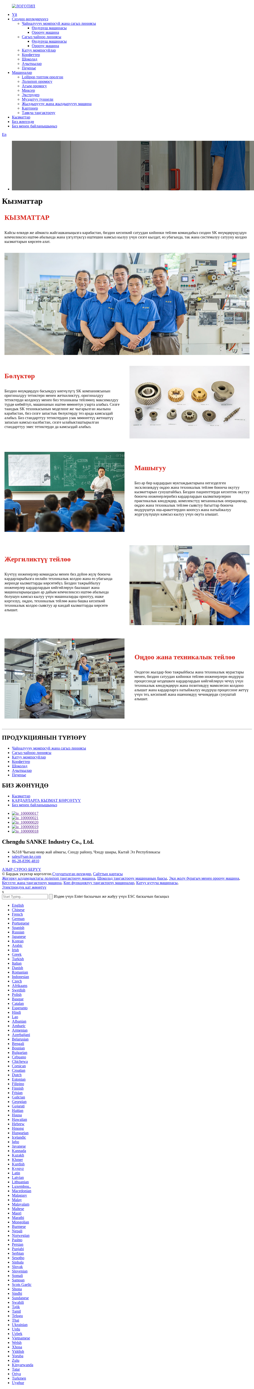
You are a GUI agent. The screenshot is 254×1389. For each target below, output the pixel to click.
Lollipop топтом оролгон (42, 77)
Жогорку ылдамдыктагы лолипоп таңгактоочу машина (48, 878)
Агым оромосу (34, 86)
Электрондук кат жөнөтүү (24, 887)
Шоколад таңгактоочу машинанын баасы (132, 878)
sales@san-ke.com (26, 856)
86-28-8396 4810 (25, 861)
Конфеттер (31, 55)
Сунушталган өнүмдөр (71, 874)
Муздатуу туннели (37, 99)
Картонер (30, 108)
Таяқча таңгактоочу (38, 113)
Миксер (28, 90)
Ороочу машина (45, 32)
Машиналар (22, 72)
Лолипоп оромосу (37, 81)
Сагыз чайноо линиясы (41, 37)
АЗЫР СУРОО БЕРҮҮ (21, 869)
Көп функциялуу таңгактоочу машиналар (99, 883)
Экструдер (30, 95)
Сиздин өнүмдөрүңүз (30, 19)
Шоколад (29, 59)
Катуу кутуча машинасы (157, 883)
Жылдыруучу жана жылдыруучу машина (57, 104)
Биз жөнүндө (23, 121)
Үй (14, 14)
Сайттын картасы (108, 874)
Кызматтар (21, 117)
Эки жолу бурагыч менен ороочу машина (204, 878)
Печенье (29, 68)
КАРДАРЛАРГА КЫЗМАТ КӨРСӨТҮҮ (46, 800)
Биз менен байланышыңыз (34, 126)
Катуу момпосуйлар (39, 50)
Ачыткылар (32, 63)
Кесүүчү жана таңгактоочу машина (32, 883)
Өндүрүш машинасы (49, 28)
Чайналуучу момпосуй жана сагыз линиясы (59, 23)
